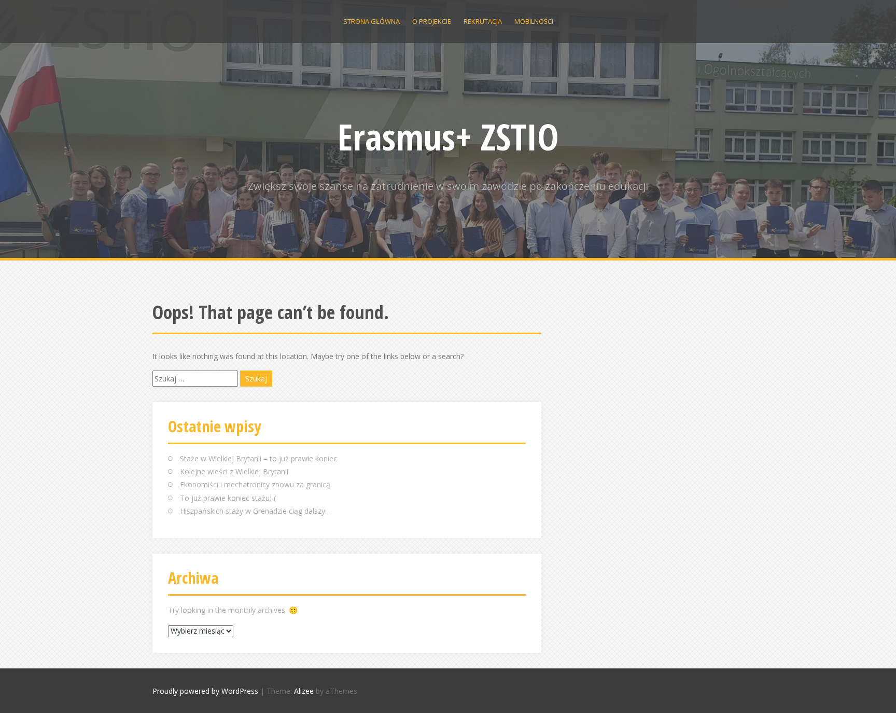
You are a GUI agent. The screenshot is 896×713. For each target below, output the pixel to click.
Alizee (304, 691)
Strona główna (371, 21)
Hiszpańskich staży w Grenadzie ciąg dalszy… (255, 511)
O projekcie (431, 21)
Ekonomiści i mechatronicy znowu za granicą (255, 484)
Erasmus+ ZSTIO (448, 136)
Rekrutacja (483, 21)
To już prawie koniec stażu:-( (228, 498)
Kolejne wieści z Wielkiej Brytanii (234, 471)
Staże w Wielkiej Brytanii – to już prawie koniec (258, 458)
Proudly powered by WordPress (205, 691)
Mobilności (533, 21)
